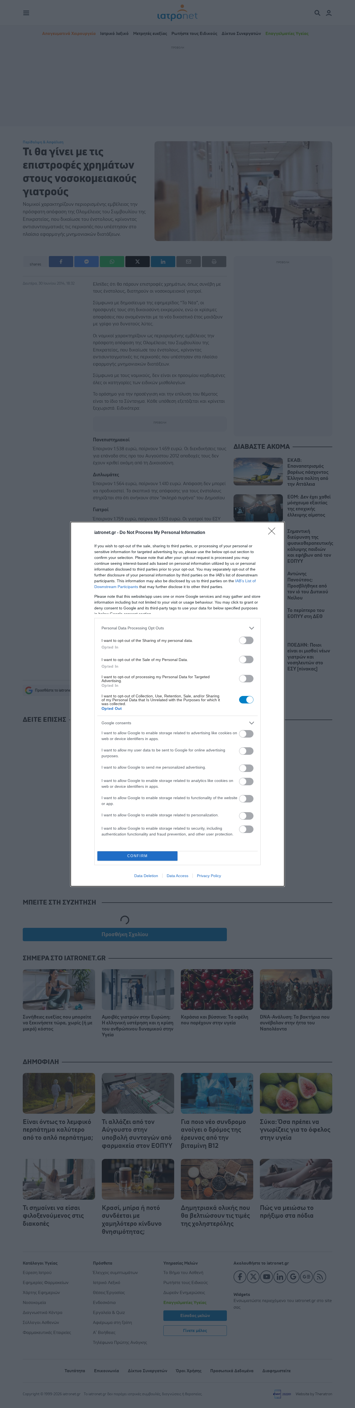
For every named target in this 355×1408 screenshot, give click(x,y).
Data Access (177, 875)
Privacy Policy (209, 875)
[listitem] (177, 628)
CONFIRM (137, 856)
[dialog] (177, 704)
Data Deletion (146, 875)
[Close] (273, 533)
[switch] (246, 640)
